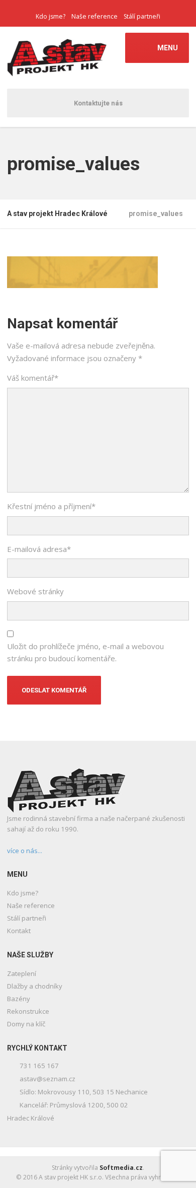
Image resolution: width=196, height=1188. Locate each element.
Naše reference (94, 16)
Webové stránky (35, 591)
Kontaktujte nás (98, 103)
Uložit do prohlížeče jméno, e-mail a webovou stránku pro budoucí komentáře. (85, 652)
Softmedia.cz (121, 1167)
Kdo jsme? (50, 16)
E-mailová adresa (39, 549)
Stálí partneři (142, 16)
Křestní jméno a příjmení (51, 506)
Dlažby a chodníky (34, 986)
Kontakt (19, 930)
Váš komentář (32, 378)
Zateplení (21, 973)
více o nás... (24, 850)
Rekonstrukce (28, 1011)
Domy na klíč (26, 1023)
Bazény (18, 998)
